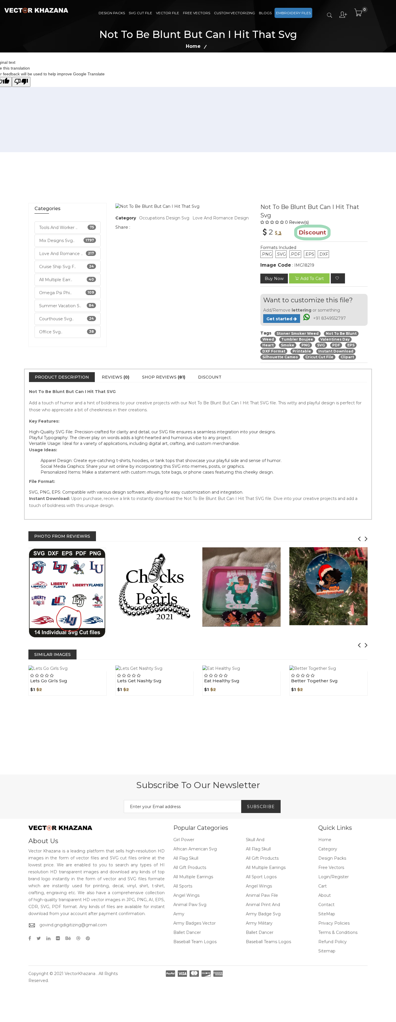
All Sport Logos (261, 876)
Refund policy (332, 941)
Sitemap (326, 951)
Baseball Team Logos (195, 941)
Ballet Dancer (187, 932)
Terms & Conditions (337, 932)
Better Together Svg (314, 680)
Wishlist (81, 671)
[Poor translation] (21, 82)
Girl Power (183, 839)
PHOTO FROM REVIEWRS (62, 536)
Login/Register (333, 876)
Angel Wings (259, 886)
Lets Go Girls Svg (48, 680)
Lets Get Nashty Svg (139, 680)
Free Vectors (196, 13)
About (324, 895)
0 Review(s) (297, 222)
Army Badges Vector (194, 923)
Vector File (167, 13)
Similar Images (52, 654)
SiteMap (326, 913)
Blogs (265, 13)
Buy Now (274, 278)
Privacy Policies (334, 923)
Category (327, 849)
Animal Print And (263, 904)
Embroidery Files (293, 13)
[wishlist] (338, 278)
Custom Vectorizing (234, 13)
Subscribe (261, 806)
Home (193, 46)
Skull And (255, 839)
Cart (322, 886)
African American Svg (195, 849)
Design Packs (112, 13)
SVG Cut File (140, 13)
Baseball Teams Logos (268, 941)
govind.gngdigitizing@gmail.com (73, 925)
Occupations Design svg (164, 218)
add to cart (312, 278)
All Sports (182, 886)
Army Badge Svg (263, 913)
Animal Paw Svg (189, 904)
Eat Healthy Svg (221, 680)
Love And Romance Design (220, 218)
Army (178, 913)
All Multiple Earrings (266, 867)
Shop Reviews (163, 377)
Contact (326, 904)
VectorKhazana (80, 973)
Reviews (115, 377)
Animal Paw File (262, 895)
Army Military (259, 923)
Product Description (62, 377)
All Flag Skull (258, 849)
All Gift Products (262, 858)
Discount (209, 377)
